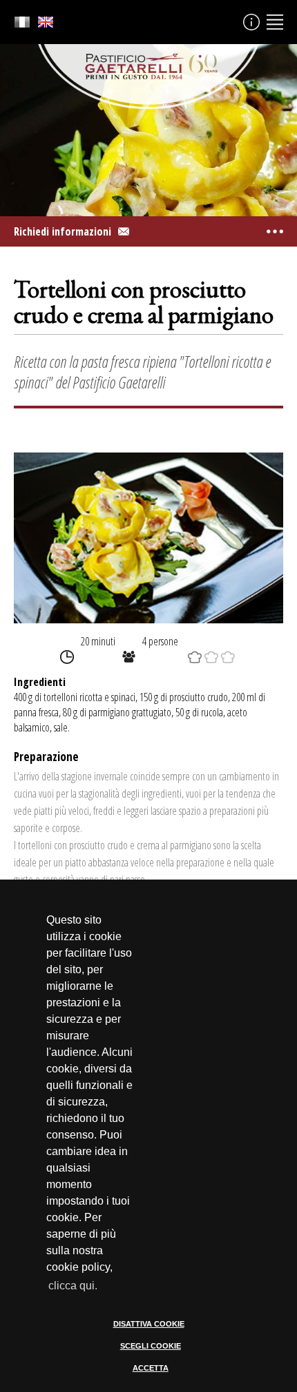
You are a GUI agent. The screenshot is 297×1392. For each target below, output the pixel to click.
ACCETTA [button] (151, 1368)
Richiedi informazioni (62, 231)
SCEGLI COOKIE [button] (150, 1346)
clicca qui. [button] (72, 1285)
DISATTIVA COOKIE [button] (148, 1324)
